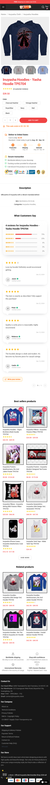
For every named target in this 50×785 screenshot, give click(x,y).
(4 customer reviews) (20, 89)
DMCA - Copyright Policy (10, 716)
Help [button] (45, 782)
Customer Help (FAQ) (9, 743)
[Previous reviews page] (34, 385)
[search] (43, 7)
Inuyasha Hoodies (30, 14)
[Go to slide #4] (42, 70)
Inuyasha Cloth (14, 14)
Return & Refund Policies (10, 737)
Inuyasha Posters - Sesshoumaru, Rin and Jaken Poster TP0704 (11, 469)
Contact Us (6, 740)
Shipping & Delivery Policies (11, 730)
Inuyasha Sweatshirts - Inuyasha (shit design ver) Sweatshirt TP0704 (35, 506)
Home (3, 14)
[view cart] (46, 7)
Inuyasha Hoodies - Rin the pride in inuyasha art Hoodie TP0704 (13, 635)
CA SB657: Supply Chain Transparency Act (17, 719)
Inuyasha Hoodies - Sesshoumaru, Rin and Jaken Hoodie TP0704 (34, 597)
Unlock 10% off (5, 774)
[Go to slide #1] (6, 70)
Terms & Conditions (9, 710)
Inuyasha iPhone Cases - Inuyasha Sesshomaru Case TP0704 (13, 543)
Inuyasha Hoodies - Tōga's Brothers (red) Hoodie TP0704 (12, 432)
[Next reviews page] (45, 385)
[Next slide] (45, 40)
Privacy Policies (7, 713)
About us (5, 706)
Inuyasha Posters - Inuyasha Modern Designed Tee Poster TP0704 (36, 469)
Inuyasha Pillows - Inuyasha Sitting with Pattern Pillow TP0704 (13, 506)
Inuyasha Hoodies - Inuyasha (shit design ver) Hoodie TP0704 (12, 597)
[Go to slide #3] (30, 70)
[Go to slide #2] (18, 70)
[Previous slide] (4, 40)
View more (25, 558)
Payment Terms (7, 733)
